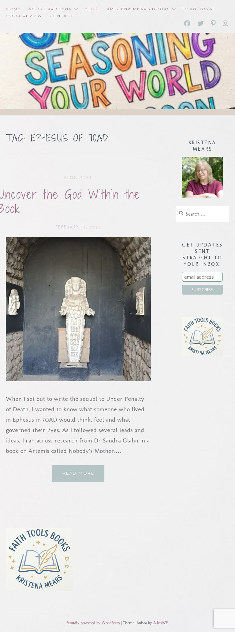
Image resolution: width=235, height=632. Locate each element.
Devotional (199, 8)
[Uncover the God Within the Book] (78, 379)
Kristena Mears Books (138, 8)
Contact (62, 15)
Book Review (24, 15)
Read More (83, 476)
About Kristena (50, 8)
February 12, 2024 (79, 227)
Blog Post (78, 177)
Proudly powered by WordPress (93, 622)
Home (13, 8)
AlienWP (160, 622)
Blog (92, 8)
